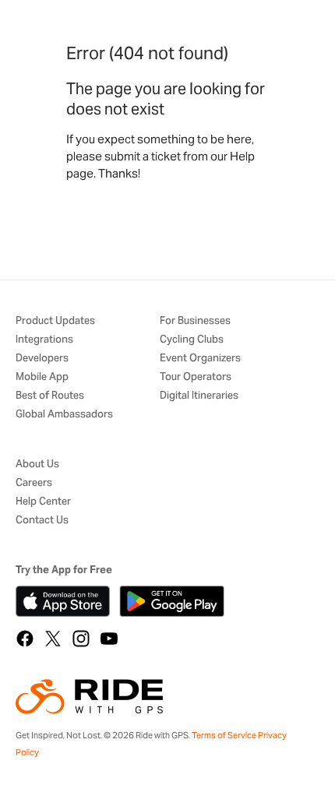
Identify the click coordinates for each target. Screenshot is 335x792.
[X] (53, 638)
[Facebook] (25, 638)
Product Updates (55, 321)
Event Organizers (200, 358)
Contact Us (42, 520)
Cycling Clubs (192, 340)
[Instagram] (81, 638)
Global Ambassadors (64, 415)
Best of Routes (50, 396)
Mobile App (42, 377)
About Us (37, 464)
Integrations (44, 340)
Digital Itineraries (199, 396)
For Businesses (195, 321)
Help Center (43, 502)
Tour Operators (195, 377)
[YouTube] (109, 638)
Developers (42, 358)
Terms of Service (224, 735)
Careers (34, 483)
